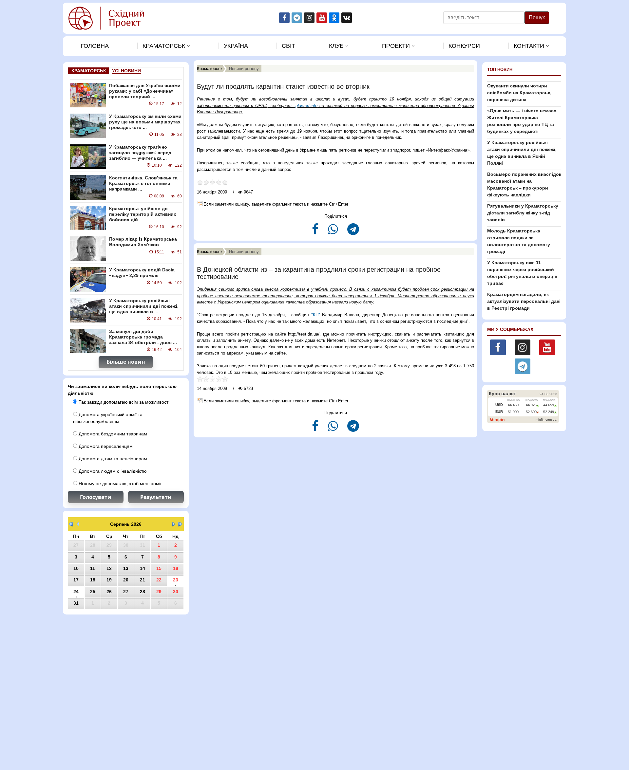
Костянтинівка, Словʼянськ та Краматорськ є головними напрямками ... (143, 183)
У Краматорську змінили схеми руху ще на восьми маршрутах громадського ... (145, 122)
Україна (236, 46)
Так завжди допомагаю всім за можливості (123, 402)
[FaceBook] (316, 231)
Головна (95, 46)
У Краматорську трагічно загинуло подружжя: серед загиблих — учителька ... (140, 152)
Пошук (537, 17)
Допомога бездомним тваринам (112, 433)
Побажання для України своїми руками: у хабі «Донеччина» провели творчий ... (145, 91)
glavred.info (306, 105)
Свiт (288, 46)
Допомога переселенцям (105, 446)
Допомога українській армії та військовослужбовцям (108, 418)
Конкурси (464, 46)
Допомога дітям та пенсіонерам (112, 458)
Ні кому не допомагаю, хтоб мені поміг (119, 483)
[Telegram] (353, 231)
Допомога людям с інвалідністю (112, 471)
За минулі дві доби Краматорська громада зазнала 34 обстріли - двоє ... (143, 337)
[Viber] (333, 231)
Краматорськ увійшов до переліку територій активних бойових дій (142, 214)
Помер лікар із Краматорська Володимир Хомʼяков (143, 241)
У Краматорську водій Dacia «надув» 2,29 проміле (142, 272)
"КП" (316, 314)
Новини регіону (244, 68)
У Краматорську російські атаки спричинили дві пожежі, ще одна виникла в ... (144, 306)
